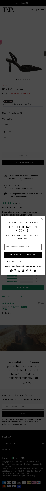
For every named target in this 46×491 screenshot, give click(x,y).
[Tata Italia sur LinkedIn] (19, 271)
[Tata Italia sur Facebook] (11, 271)
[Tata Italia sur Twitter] (30, 271)
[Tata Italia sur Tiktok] (27, 271)
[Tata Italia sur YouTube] (34, 271)
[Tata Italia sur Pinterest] (23, 271)
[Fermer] (42, 219)
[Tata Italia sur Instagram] (15, 271)
